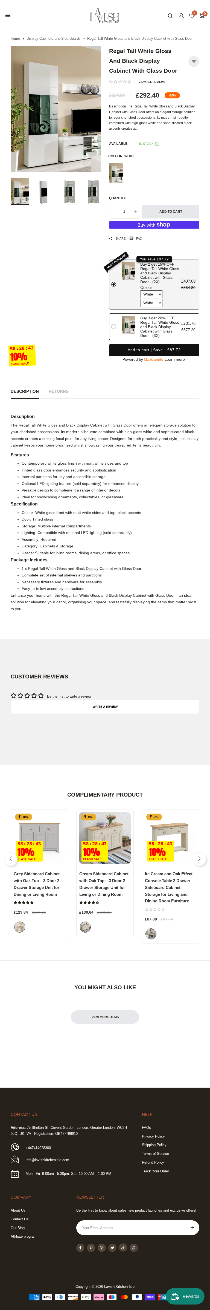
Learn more (175, 359)
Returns (59, 391)
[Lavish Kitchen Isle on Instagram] (102, 1248)
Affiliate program (24, 1236)
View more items (105, 1017)
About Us (18, 1210)
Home (15, 38)
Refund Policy (153, 1162)
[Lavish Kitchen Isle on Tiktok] (123, 1247)
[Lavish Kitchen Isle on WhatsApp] (134, 1248)
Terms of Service (155, 1154)
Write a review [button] (105, 706)
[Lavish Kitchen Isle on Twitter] (112, 1248)
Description (25, 391)
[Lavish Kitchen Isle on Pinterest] (91, 1248)
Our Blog (18, 1228)
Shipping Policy (154, 1145)
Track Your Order (155, 1171)
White (116, 173)
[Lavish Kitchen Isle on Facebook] (80, 1248)
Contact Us (19, 1219)
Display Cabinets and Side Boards (54, 38)
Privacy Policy (153, 1136)
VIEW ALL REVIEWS (152, 81)
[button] (120, 82)
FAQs (146, 1128)
